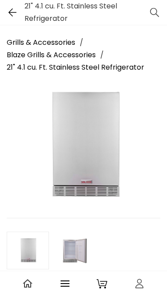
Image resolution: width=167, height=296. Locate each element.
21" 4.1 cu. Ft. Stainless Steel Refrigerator (75, 67)
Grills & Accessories (41, 42)
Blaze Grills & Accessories (51, 55)
